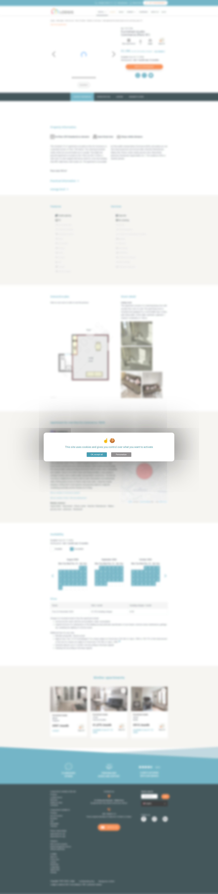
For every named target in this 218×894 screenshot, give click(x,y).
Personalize (121, 454)
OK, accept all (97, 454)
